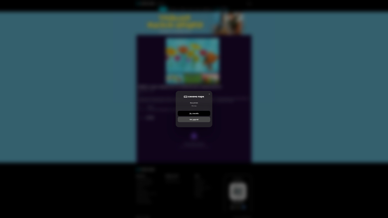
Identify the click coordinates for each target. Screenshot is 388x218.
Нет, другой (194, 120)
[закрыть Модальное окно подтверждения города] (209, 94)
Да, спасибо (194, 113)
